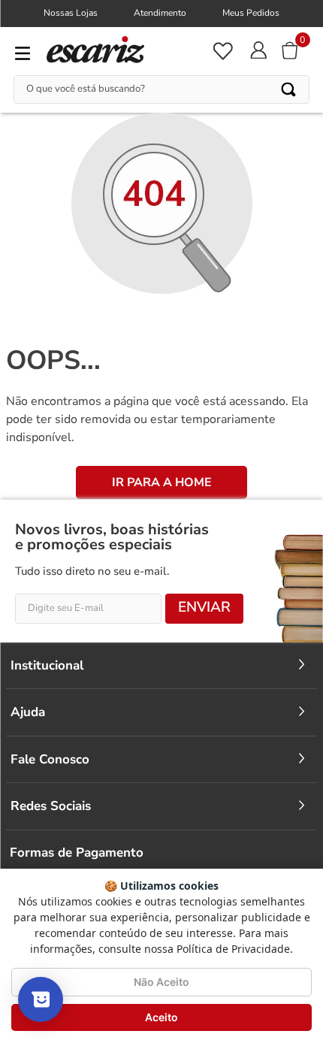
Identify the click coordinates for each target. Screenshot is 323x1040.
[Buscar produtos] (289, 89)
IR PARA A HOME (162, 482)
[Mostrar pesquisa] (40, 999)
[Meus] (222, 51)
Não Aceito (161, 981)
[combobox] (161, 89)
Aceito (161, 1017)
